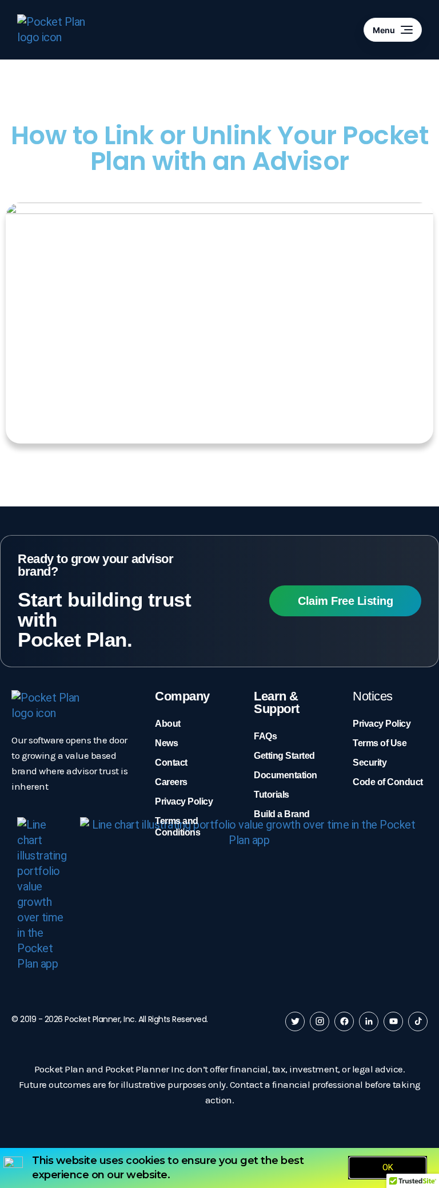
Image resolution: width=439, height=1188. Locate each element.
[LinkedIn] (368, 1021)
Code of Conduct (388, 782)
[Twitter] (295, 1021)
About (168, 723)
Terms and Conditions (177, 826)
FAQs (265, 736)
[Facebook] (344, 1021)
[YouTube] (393, 1021)
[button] (219, 322)
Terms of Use (379, 743)
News (166, 743)
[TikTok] (418, 1021)
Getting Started (284, 756)
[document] (219, 1168)
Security (369, 762)
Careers (171, 782)
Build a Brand (282, 814)
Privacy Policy (184, 801)
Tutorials (271, 794)
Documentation (285, 775)
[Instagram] (319, 1021)
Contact (171, 762)
